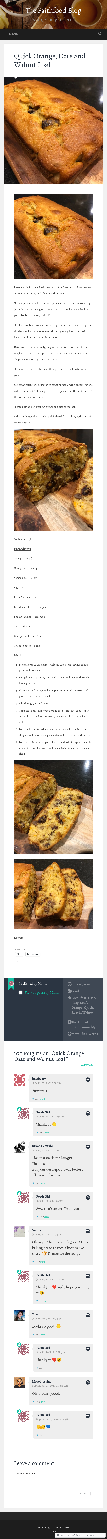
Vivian (36, 1230)
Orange (76, 1007)
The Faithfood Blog (53, 10)
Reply (88, 1079)
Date (91, 997)
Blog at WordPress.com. (53, 1527)
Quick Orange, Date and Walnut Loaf (50, 60)
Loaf (83, 1002)
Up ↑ (53, 1531)
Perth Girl (43, 1112)
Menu (13, 34)
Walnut (87, 1012)
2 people (42, 1099)
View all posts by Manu (41, 992)
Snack (76, 1012)
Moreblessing (42, 1381)
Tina (35, 1314)
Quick (88, 1007)
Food (75, 991)
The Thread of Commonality (83, 1024)
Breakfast (78, 997)
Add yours (87, 1064)
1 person (46, 1132)
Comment (83, 1493)
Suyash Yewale (42, 1146)
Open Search (99, 33)
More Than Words (84, 1033)
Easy (74, 1002)
